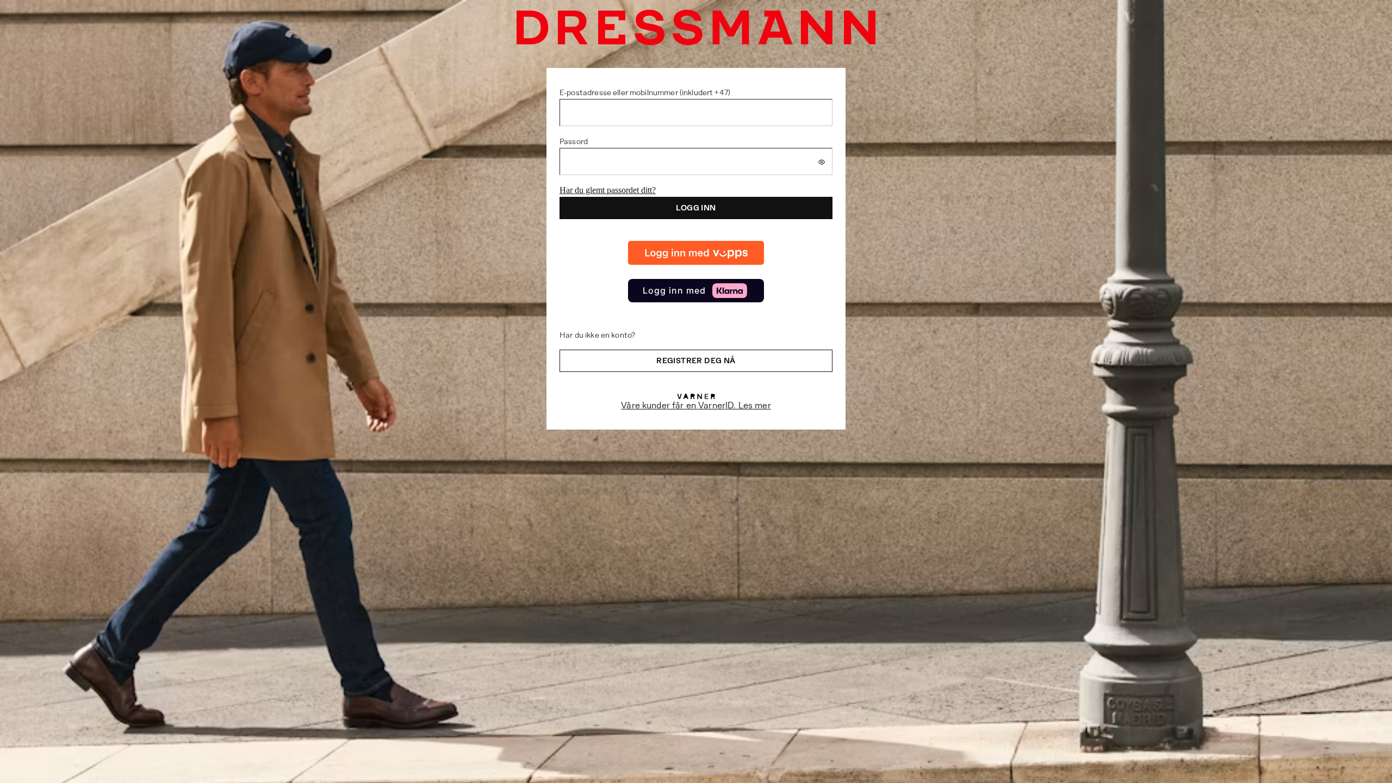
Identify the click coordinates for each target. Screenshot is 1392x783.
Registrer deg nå (695, 360)
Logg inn (696, 207)
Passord (574, 141)
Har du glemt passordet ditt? (608, 190)
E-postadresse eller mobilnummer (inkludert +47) (645, 92)
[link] (696, 253)
